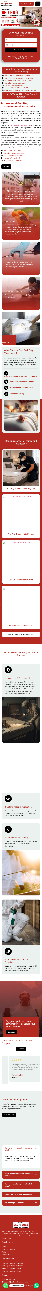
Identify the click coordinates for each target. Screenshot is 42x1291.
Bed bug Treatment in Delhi (21, 625)
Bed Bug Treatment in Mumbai (21, 534)
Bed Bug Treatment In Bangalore (21, 488)
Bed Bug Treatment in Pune (21, 580)
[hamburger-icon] (37, 4)
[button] (21, 1149)
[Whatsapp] (5, 1285)
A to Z (28, 365)
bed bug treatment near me (20, 125)
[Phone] (36, 1285)
